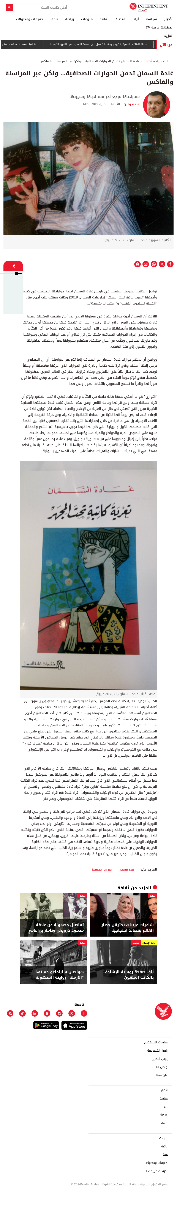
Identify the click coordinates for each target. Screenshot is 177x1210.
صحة (54, 19)
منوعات (87, 19)
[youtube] (47, 1013)
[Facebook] (84, 1013)
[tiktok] (22, 1013)
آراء (136, 19)
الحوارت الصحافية (102, 870)
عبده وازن (131, 104)
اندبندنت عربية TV (160, 27)
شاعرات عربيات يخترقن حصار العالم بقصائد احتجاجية (127, 927)
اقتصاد (120, 19)
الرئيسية (162, 61)
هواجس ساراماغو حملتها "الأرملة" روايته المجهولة (59, 974)
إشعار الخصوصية (157, 1050)
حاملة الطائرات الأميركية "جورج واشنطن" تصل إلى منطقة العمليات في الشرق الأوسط (124, 44)
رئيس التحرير (160, 1059)
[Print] (137, 264)
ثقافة (104, 19)
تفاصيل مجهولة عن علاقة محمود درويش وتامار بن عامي (55, 927)
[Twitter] (71, 1013)
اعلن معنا (162, 1075)
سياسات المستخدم (156, 1042)
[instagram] (59, 1013)
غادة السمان (126, 870)
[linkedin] (35, 1013)
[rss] (10, 1013)
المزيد (169, 36)
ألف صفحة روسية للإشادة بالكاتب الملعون (129, 974)
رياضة (69, 19)
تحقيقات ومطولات (30, 19)
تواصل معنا (161, 1067)
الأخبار (169, 19)
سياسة (151, 19)
